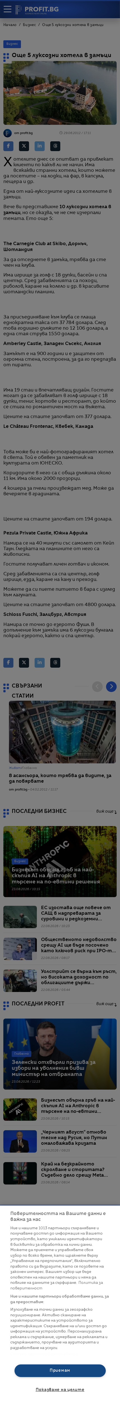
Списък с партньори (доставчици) (44, 1354)
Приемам (60, 1371)
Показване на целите (60, 1390)
